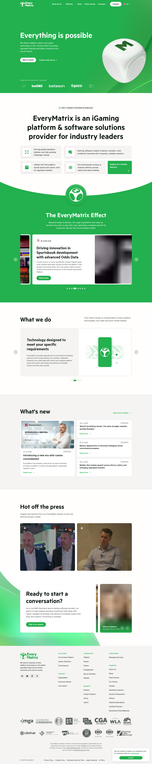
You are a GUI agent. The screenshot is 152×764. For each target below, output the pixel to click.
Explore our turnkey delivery (118, 165)
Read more (33, 278)
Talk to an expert (36, 624)
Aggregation (63, 678)
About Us (112, 669)
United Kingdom (90, 694)
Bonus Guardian (90, 674)
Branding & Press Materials (119, 711)
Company (101, 4)
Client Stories (114, 678)
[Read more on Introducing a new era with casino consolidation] (47, 448)
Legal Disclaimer (91, 760)
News (79, 4)
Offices (111, 698)
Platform (87, 657)
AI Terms (102, 760)
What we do (56, 4)
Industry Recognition (117, 694)
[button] (16, 259)
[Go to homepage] (27, 4)
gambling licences (80, 750)
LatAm (86, 702)
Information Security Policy (76, 760)
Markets (69, 4)
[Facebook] (37, 676)
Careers (112, 686)
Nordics (86, 690)
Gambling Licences (116, 690)
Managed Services (116, 657)
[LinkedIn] (22, 676)
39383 (84, 746)
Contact (116, 4)
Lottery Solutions (64, 661)
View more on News (121, 413)
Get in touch (28, 60)
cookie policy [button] (134, 753)
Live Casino (62, 686)
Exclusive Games (64, 682)
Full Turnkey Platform (66, 657)
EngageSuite (88, 670)
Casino (86, 666)
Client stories (89, 4)
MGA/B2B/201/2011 (73, 748)
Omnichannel (63, 666)
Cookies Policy (60, 760)
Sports (86, 661)
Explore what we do (47, 60)
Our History (113, 682)
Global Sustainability (117, 702)
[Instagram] (32, 676)
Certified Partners (115, 707)
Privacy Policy (49, 760)
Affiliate (86, 678)
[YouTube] (27, 676)
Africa (86, 698)
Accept (130, 758)
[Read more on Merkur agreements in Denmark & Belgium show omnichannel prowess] (104, 448)
